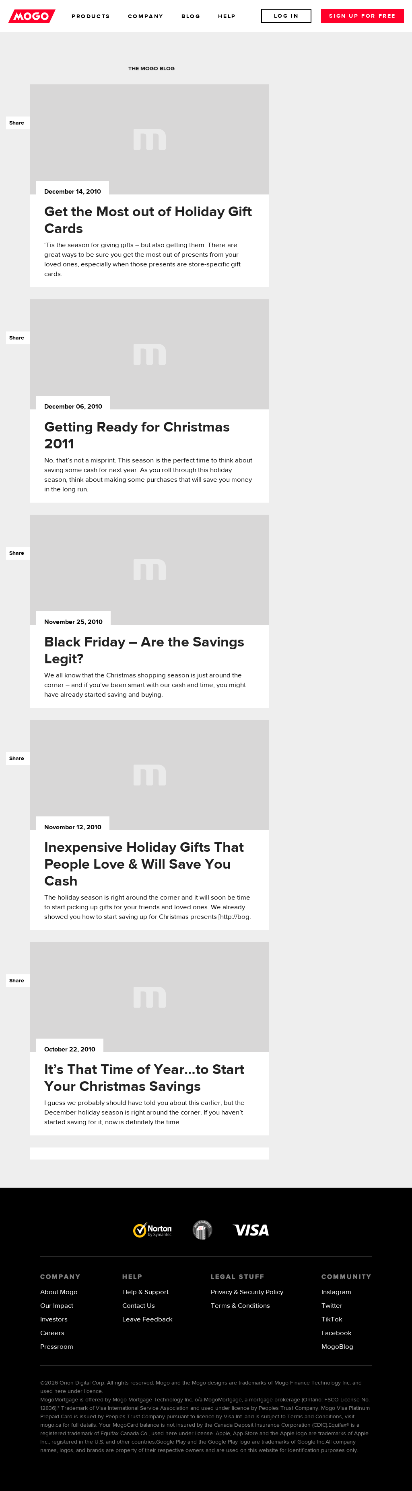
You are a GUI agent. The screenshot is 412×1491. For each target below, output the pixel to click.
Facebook (336, 1333)
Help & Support (145, 1292)
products (91, 16)
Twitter (331, 1306)
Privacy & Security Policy (247, 1292)
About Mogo (59, 1292)
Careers (52, 1333)
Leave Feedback (147, 1319)
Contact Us (138, 1306)
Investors (54, 1319)
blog (190, 16)
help (227, 16)
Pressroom (56, 1347)
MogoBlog (337, 1347)
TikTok (331, 1319)
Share (15, 123)
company (146, 16)
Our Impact (56, 1306)
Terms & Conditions (240, 1306)
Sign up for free (362, 16)
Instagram (336, 1292)
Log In (286, 16)
